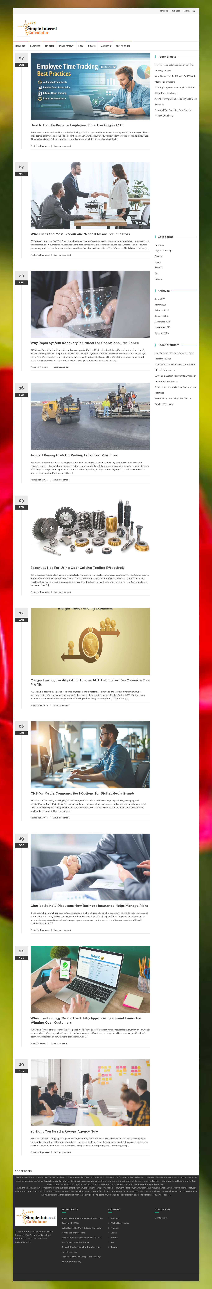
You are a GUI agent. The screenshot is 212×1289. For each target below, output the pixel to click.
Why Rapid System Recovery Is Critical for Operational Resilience (85, 343)
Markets (105, 45)
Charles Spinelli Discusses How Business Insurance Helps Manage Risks (89, 906)
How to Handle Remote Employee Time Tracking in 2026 (77, 125)
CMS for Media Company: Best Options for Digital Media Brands (83, 793)
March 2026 (160, 304)
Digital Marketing (163, 250)
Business (175, 10)
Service (44, 367)
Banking (20, 45)
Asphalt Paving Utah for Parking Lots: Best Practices (74, 455)
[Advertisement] (137, 26)
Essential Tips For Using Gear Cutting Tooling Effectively (78, 568)
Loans (186, 10)
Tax (156, 273)
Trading (158, 278)
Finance (164, 10)
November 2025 (162, 327)
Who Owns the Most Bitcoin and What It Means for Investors (80, 234)
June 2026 (160, 299)
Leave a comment (62, 146)
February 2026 (162, 310)
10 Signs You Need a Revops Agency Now (64, 1131)
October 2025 (162, 333)
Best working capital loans (84, 1191)
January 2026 (161, 316)
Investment (66, 45)
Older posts (23, 1170)
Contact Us (123, 45)
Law (80, 45)
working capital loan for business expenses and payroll (74, 1180)
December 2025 (162, 321)
